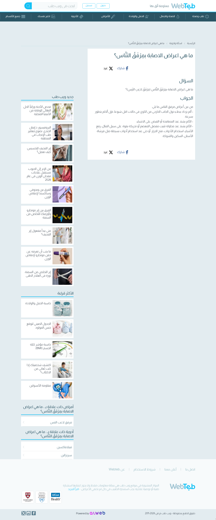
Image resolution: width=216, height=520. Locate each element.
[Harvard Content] (28, 497)
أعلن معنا (170, 469)
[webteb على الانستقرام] (29, 513)
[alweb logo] (97, 513)
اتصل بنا (190, 469)
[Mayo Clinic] (42, 497)
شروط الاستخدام (145, 469)
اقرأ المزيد (73, 489)
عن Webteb (117, 469)
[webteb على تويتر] (24, 513)
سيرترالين (66, 455)
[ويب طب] (183, 6)
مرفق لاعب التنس (61, 422)
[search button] (28, 5)
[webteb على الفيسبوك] (34, 513)
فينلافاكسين (64, 447)
